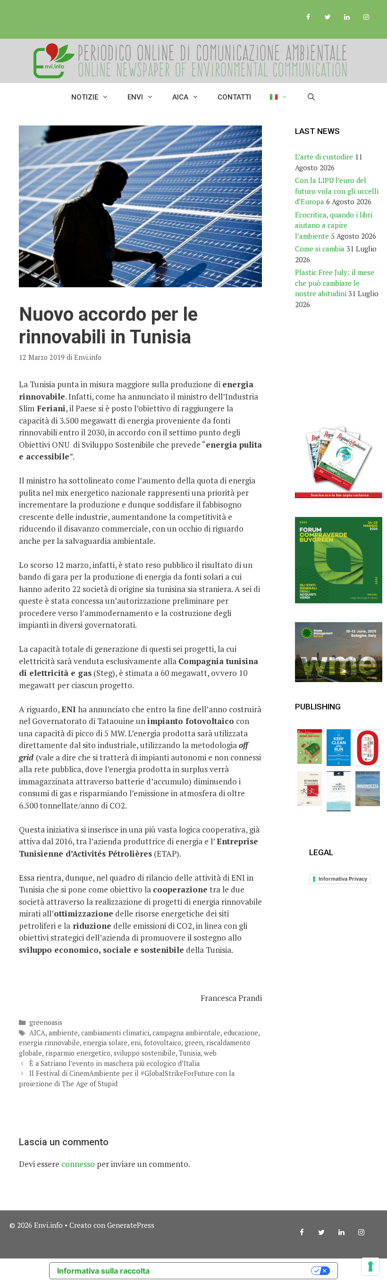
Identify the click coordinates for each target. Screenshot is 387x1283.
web (210, 1053)
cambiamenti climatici (115, 1032)
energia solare (105, 1042)
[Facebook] (308, 17)
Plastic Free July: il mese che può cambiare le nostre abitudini (334, 282)
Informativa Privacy (343, 878)
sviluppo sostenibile (145, 1053)
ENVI (135, 97)
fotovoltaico (162, 1042)
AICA (180, 97)
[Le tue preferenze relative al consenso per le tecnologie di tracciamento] (370, 1266)
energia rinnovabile (49, 1042)
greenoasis (45, 1022)
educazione (241, 1032)
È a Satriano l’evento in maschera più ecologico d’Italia (114, 1063)
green (194, 1042)
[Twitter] (328, 17)
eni (136, 1042)
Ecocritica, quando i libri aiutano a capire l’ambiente (333, 225)
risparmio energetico (77, 1053)
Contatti (234, 97)
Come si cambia (320, 248)
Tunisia (190, 1053)
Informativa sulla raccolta (103, 1270)
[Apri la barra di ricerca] (311, 97)
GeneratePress (130, 1225)
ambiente (63, 1032)
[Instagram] (366, 17)
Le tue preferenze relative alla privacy (235, 1270)
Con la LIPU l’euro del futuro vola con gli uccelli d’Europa (337, 190)
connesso (78, 1163)
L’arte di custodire (324, 156)
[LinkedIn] (346, 17)
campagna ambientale (186, 1032)
